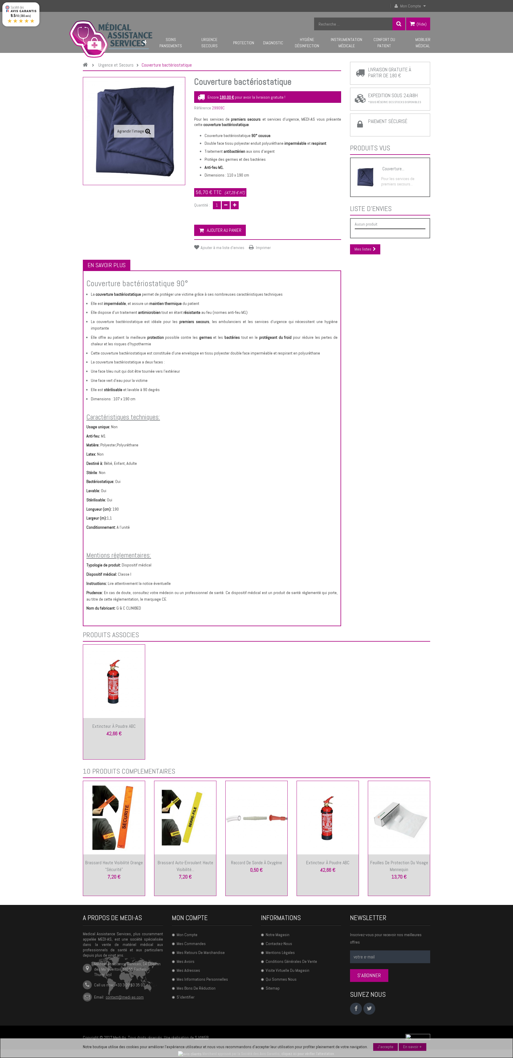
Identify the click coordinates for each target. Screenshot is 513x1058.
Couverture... (393, 169)
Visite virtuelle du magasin (287, 970)
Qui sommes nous (281, 979)
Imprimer (263, 247)
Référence (202, 108)
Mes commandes (191, 943)
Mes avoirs (185, 961)
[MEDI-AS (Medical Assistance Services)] (110, 39)
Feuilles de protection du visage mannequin (399, 866)
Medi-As (119, 1037)
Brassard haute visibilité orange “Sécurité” (114, 866)
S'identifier (185, 997)
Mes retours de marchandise (201, 952)
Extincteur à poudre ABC (114, 726)
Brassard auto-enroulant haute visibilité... (185, 866)
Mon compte (190, 917)
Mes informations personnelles (202, 979)
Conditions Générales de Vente (291, 961)
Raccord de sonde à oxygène (256, 862)
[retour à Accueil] (87, 65)
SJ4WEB (201, 1037)
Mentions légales (280, 952)
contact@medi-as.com (125, 997)
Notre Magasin (277, 934)
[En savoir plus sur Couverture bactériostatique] (365, 177)
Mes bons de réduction (196, 988)
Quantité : (202, 205)
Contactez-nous (279, 943)
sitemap (273, 988)
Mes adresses (188, 970)
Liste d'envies (371, 208)
